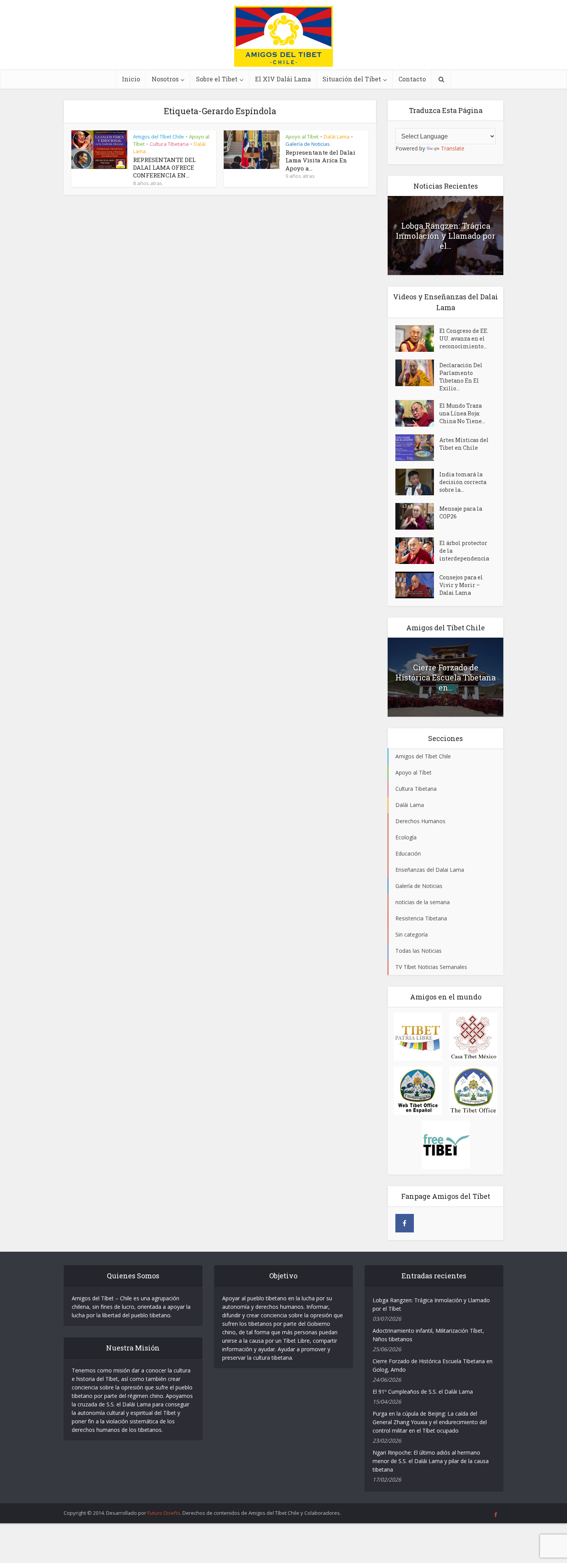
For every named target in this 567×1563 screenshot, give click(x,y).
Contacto (412, 79)
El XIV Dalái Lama (283, 79)
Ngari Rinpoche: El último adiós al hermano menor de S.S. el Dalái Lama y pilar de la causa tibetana (431, 1461)
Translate (452, 148)
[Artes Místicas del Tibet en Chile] (417, 447)
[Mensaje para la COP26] (417, 516)
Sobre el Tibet (217, 79)
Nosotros (165, 79)
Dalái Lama (336, 136)
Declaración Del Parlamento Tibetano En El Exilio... (461, 376)
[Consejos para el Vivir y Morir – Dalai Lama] (417, 585)
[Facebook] (404, 1223)
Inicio (131, 79)
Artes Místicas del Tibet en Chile (464, 443)
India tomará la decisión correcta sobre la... (462, 482)
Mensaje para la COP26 (460, 512)
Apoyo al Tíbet (302, 136)
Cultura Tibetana (169, 143)
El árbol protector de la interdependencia (464, 550)
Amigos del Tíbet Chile (158, 136)
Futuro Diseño (163, 1512)
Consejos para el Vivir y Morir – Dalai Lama (461, 585)
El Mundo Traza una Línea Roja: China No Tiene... (462, 413)
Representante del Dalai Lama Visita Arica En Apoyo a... (320, 160)
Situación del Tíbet (351, 79)
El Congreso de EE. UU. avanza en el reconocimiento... (463, 338)
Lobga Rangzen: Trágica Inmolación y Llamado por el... (445, 236)
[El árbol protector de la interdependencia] (417, 550)
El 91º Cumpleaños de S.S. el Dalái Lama (423, 1391)
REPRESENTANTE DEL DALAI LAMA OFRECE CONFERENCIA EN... (164, 167)
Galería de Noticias (307, 143)
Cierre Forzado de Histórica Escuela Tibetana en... (445, 677)
